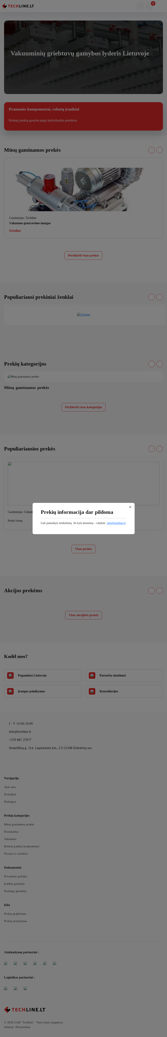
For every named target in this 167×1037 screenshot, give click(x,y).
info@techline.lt (116, 523)
